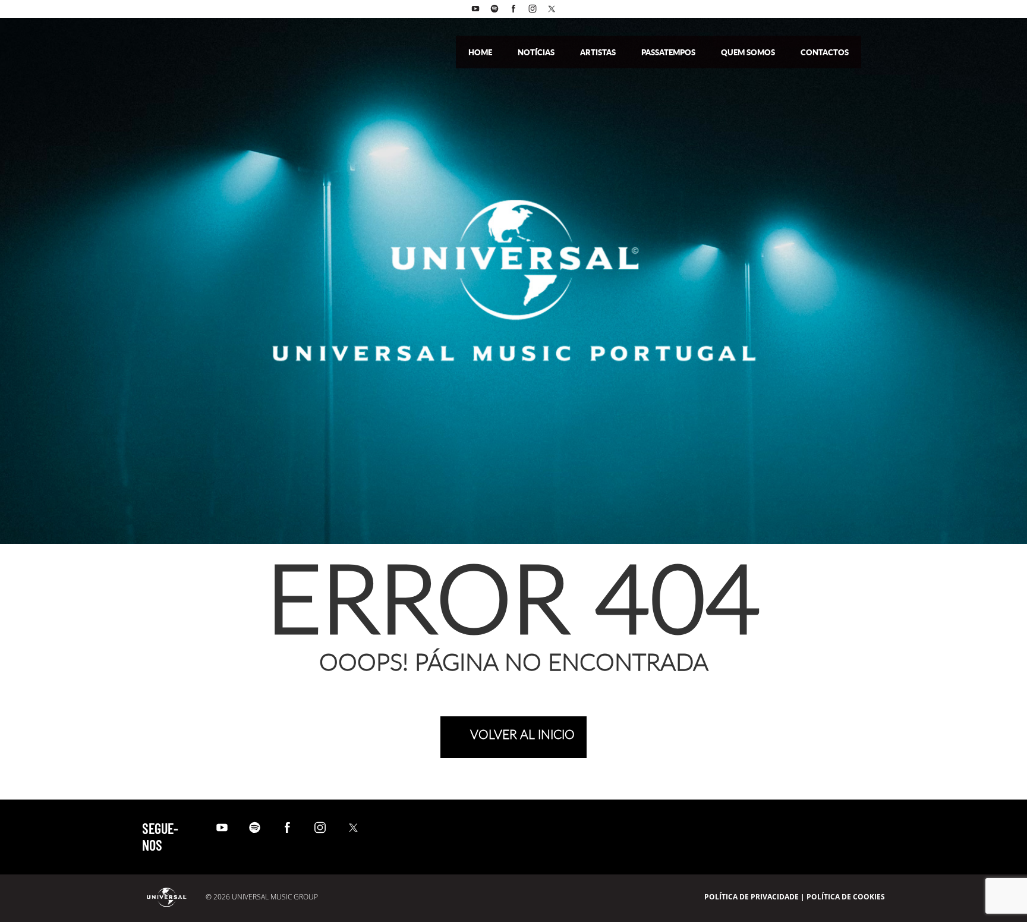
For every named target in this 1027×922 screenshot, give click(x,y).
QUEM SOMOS (749, 52)
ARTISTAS (599, 52)
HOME (481, 52)
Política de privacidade (751, 897)
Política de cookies (846, 897)
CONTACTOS (825, 52)
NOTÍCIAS (537, 52)
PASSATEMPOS (669, 52)
